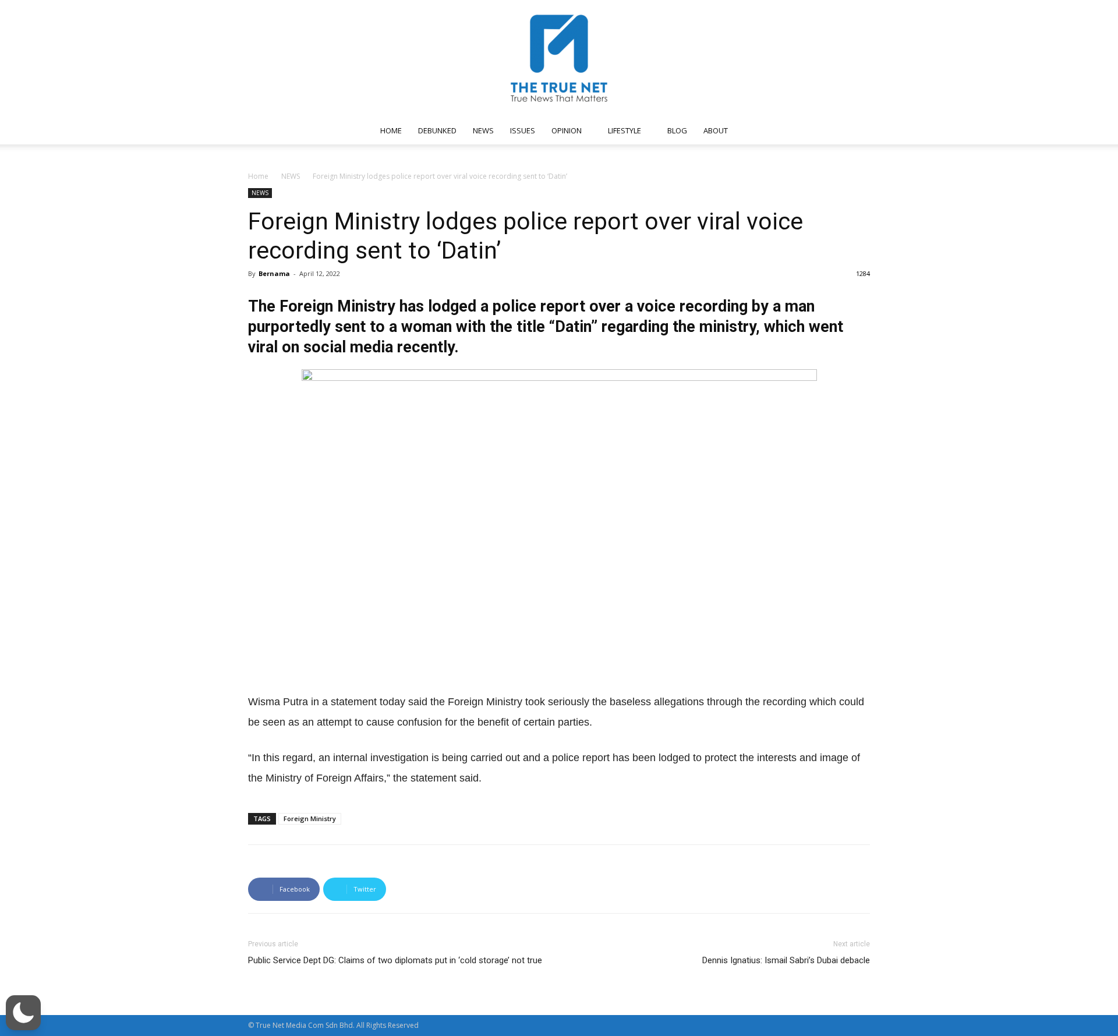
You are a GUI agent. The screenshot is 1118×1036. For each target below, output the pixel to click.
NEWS (483, 130)
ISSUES (522, 130)
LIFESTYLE (624, 130)
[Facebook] (753, 130)
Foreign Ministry (310, 818)
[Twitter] (811, 130)
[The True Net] (559, 58)
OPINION (566, 130)
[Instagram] (772, 130)
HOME (391, 130)
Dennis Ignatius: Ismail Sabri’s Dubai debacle (786, 960)
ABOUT (715, 130)
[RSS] (792, 130)
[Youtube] (830, 130)
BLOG (677, 130)
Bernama (274, 273)
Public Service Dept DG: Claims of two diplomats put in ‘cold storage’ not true (395, 960)
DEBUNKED (437, 130)
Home (258, 176)
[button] (856, 131)
